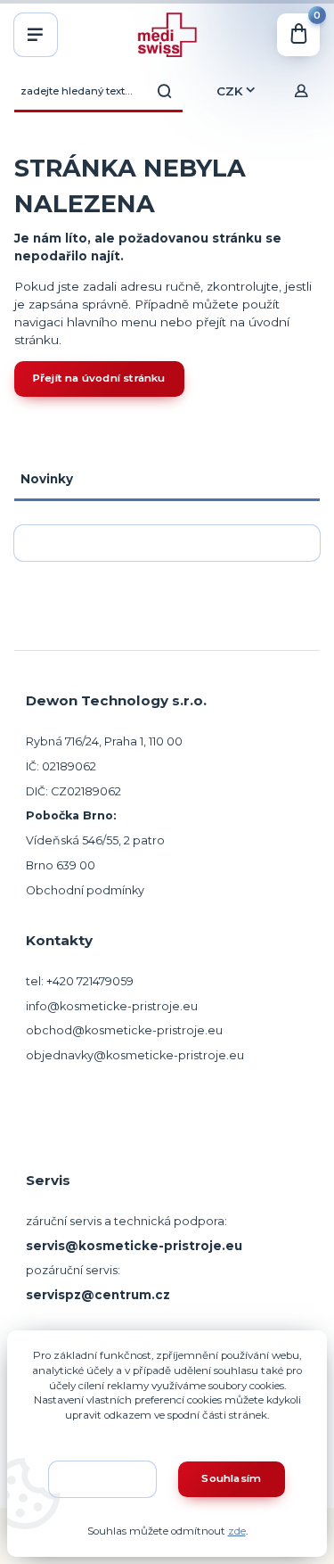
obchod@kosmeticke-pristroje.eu (124, 1030)
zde (237, 1531)
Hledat (165, 91)
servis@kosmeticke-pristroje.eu (134, 1246)
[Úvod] (166, 34)
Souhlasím (231, 1478)
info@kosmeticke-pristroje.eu (112, 1006)
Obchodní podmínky (85, 890)
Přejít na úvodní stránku (99, 378)
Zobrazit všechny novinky (160, 542)
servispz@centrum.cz (98, 1295)
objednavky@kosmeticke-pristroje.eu (135, 1055)
